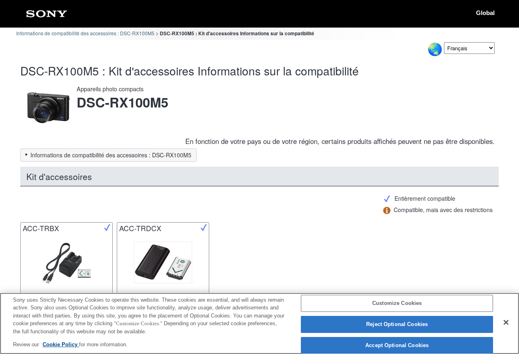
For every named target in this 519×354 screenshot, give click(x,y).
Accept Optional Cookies (397, 345)
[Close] (506, 322)
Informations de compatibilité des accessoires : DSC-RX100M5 (85, 33)
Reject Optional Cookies (397, 324)
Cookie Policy (61, 344)
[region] (259, 323)
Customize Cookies (397, 303)
